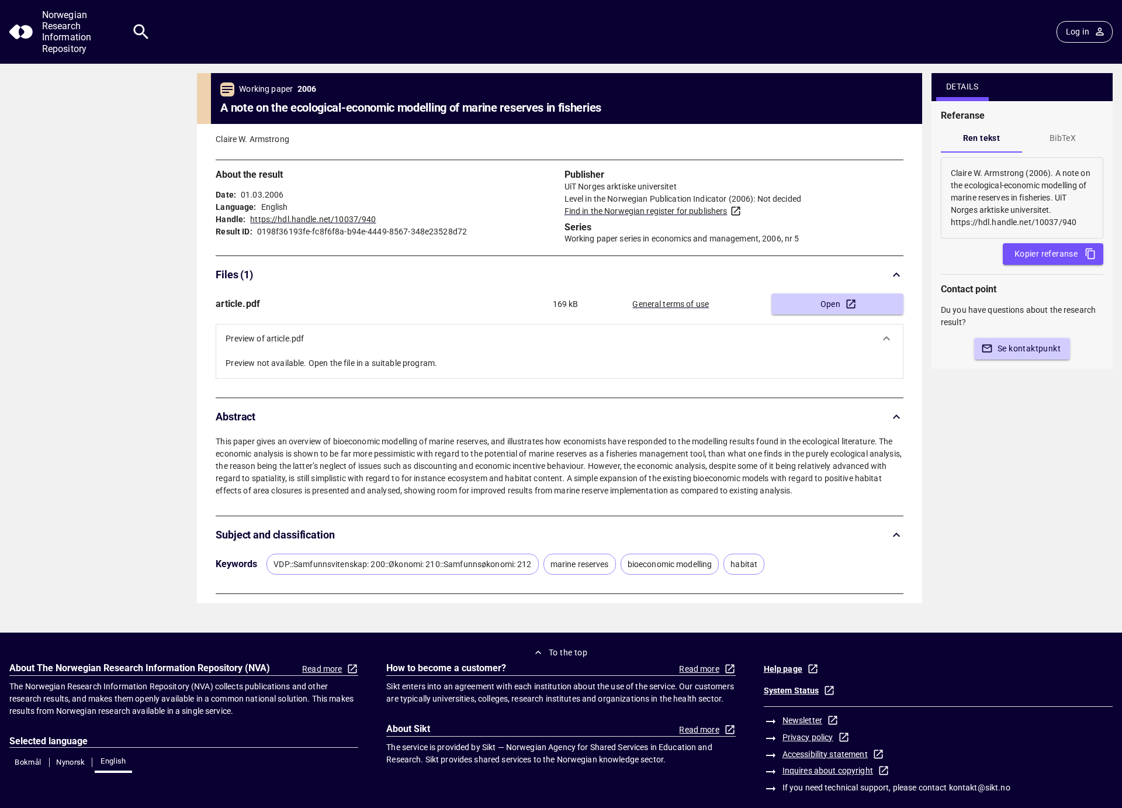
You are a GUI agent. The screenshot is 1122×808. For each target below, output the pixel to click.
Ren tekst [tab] (981, 138)
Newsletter (802, 720)
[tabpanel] (1022, 198)
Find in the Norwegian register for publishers (646, 211)
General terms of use (670, 304)
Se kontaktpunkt (1029, 348)
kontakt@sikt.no (979, 787)
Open (830, 304)
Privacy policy (807, 737)
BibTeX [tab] (1063, 138)
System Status (791, 690)
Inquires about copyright (827, 770)
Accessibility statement (825, 754)
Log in (1077, 31)
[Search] (141, 32)
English (113, 761)
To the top (568, 652)
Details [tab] (962, 86)
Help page (783, 669)
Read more (322, 669)
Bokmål (28, 762)
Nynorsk (70, 762)
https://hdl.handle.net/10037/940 (313, 219)
